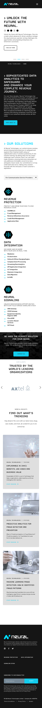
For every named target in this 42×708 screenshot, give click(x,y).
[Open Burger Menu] (37, 4)
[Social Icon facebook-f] (9, 648)
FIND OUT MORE (10, 47)
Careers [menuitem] (31, 701)
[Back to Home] (11, 4)
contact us (21, 354)
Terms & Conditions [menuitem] (9, 701)
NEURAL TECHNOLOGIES (14, 64)
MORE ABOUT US (10, 122)
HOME (24, 64)
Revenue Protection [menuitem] (11, 657)
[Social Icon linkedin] (5, 648)
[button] (2, 387)
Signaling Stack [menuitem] (9, 663)
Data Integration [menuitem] (27, 657)
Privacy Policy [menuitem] (22, 701)
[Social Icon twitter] (12, 648)
